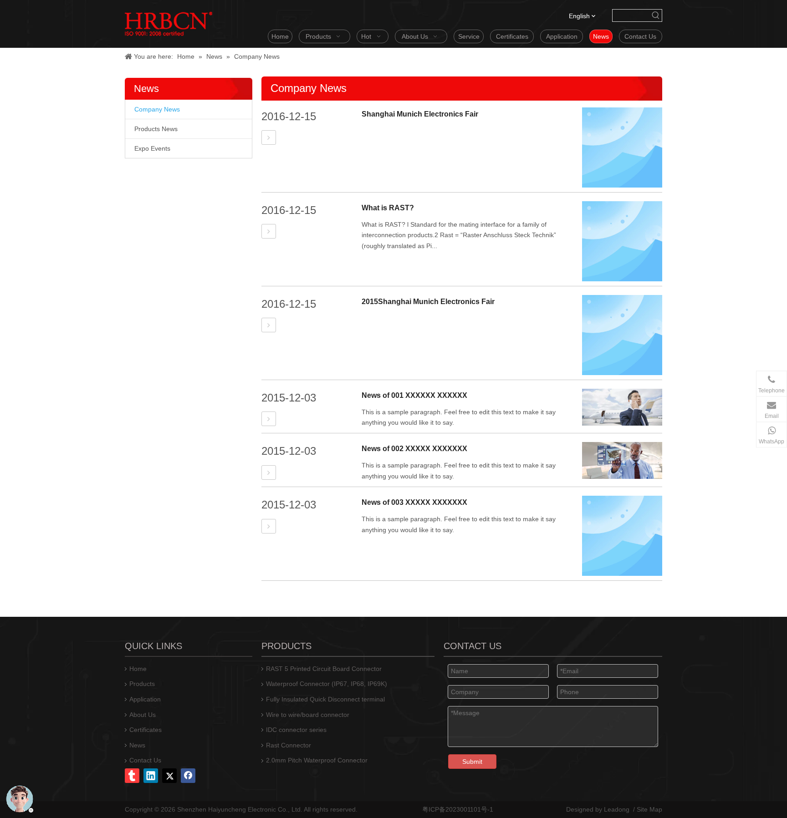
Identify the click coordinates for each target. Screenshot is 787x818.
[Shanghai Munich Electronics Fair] (269, 138)
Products (142, 683)
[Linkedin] (150, 775)
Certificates (145, 729)
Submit (472, 761)
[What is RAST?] (269, 231)
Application (145, 699)
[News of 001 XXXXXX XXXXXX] (269, 419)
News (137, 745)
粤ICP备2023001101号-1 (457, 809)
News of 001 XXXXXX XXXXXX (414, 395)
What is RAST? (388, 208)
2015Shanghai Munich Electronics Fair (428, 301)
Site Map (649, 809)
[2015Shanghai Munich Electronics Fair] (269, 325)
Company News (157, 109)
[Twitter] (169, 775)
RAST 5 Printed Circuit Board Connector (324, 668)
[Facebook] (188, 775)
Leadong (616, 809)
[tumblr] (132, 775)
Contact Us (145, 760)
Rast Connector (288, 745)
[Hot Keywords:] (656, 15)
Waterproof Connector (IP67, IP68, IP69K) (326, 683)
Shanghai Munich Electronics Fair (420, 114)
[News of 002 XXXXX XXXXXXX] (269, 473)
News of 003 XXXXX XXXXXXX (414, 502)
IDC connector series (296, 729)
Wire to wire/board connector (307, 714)
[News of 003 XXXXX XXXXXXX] (269, 526)
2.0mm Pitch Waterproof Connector (317, 760)
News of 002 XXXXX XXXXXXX (414, 448)
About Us (142, 714)
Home (138, 668)
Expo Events (152, 148)
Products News (156, 128)
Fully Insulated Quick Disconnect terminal (325, 699)
